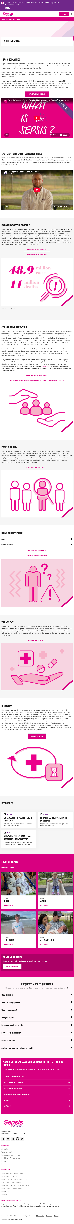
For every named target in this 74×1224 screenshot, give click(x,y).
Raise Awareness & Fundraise (14, 1083)
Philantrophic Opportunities (13, 1088)
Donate (64, 14)
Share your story (12, 967)
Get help (7, 8)
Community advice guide (36, 640)
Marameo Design (17, 1219)
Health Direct (46, 366)
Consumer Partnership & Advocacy (15, 1077)
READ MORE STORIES (7, 867)
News (3, 1164)
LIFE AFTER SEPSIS (37, 736)
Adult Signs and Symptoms (35, 551)
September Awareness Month (12, 1173)
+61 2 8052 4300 (7, 1131)
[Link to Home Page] (7, 14)
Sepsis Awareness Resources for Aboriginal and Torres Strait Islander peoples (37, 380)
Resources (5, 1161)
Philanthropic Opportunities (11, 1188)
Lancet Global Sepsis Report (37, 254)
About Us (4, 1149)
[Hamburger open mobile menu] (71, 14)
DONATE (6, 1100)
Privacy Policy (40, 1216)
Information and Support (10, 1155)
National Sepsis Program (37, 94)
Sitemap (56, 1216)
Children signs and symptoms (37, 555)
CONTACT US (7, 1106)
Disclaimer (49, 1216)
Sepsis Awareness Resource (35, 376)
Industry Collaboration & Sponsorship (17, 1094)
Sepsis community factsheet (35, 467)
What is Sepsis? (7, 1152)
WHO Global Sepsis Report (35, 250)
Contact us (5, 1191)
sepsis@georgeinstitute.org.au (13, 1133)
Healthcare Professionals (10, 1158)
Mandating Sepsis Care (9, 1176)
